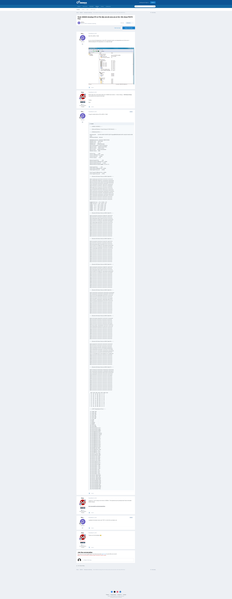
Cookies (124, 594)
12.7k (83, 104)
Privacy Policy (113, 594)
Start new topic (117, 27)
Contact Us (119, 594)
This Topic (149, 6)
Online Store (85, 6)
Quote (92, 87)
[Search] (154, 6)
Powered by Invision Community (116, 597)
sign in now (104, 553)
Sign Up (152, 2)
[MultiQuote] (89, 87)
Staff (87, 9)
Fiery (82, 92)
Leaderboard (108, 6)
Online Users (92, 9)
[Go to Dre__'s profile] (79, 23)
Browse (97, 6)
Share (122, 22)
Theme (107, 594)
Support (79, 6)
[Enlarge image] (111, 66)
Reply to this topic (129, 27)
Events (83, 9)
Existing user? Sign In (144, 2)
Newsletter (91, 6)
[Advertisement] (146, 23)
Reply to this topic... (88, 560)
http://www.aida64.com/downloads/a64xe (97, 506)
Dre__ (83, 22)
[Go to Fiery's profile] (82, 96)
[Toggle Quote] (90, 123)
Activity (102, 6)
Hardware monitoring (92, 23)
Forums (78, 9)
